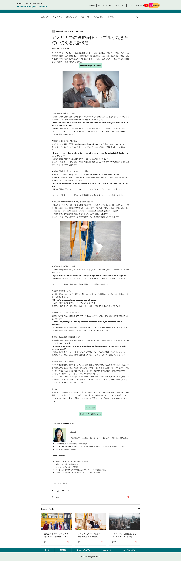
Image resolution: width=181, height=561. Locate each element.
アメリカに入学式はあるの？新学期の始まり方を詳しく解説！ (90, 535)
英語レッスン (85, 17)
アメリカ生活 (98, 17)
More (122, 17)
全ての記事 (45, 17)
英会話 (65, 483)
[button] (105, 5)
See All (137, 509)
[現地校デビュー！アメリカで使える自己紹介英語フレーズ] (56, 521)
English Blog (57, 17)
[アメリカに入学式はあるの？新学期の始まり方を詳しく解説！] (90, 521)
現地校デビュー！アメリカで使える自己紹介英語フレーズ (56, 535)
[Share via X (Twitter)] (58, 491)
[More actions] (128, 31)
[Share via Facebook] (53, 491)
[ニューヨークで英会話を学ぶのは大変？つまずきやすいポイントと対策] (124, 521)
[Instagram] (151, 5)
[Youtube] (146, 5)
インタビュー (111, 17)
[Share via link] (68, 491)
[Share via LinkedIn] (63, 491)
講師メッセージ (71, 17)
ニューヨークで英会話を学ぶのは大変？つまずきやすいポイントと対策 (124, 535)
